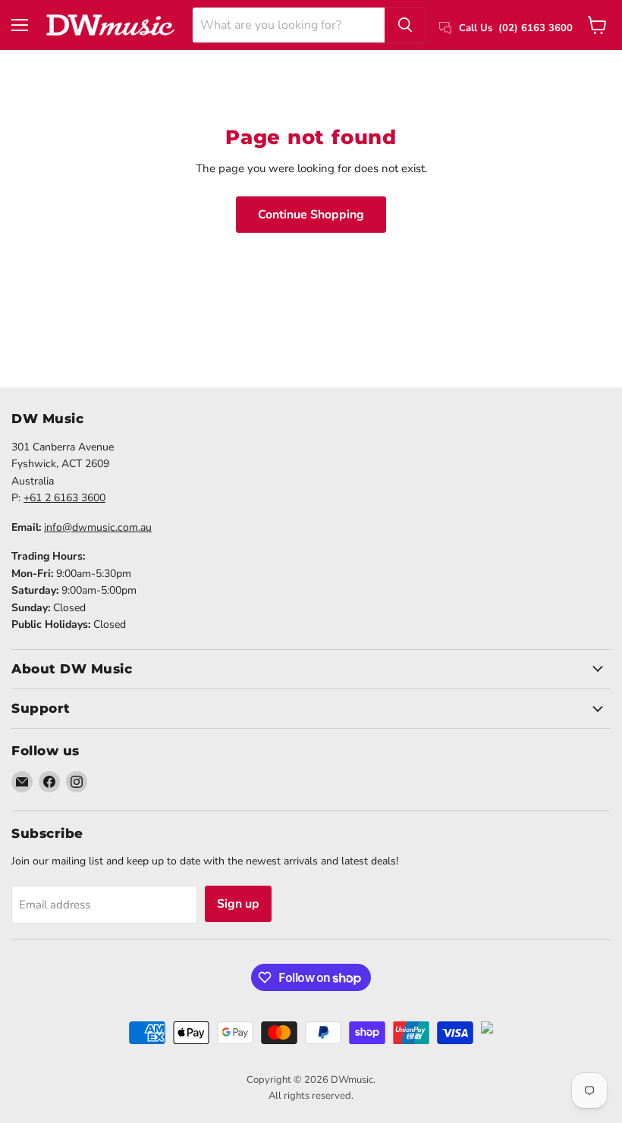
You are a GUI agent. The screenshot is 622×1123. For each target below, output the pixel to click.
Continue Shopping (311, 214)
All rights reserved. (311, 1096)
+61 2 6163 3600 (64, 498)
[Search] (405, 25)
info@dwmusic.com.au (98, 527)
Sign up (238, 904)
